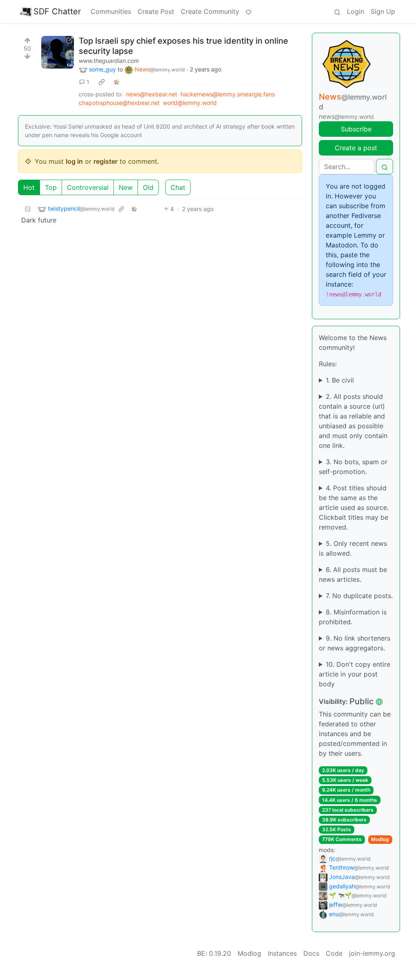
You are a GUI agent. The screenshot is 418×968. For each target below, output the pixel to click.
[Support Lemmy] (248, 11)
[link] (101, 82)
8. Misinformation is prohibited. (353, 617)
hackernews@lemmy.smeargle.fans (227, 94)
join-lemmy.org (372, 953)
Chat (178, 187)
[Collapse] (27, 209)
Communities (111, 11)
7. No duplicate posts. (359, 596)
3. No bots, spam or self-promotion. (353, 467)
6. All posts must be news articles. (353, 574)
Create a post (356, 148)
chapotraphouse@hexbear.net (119, 102)
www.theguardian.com (109, 60)
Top (51, 187)
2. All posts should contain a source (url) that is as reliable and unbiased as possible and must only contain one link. (353, 421)
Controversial (88, 187)
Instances (282, 953)
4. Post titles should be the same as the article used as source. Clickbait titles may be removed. (354, 507)
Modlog (380, 839)
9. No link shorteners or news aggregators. (354, 643)
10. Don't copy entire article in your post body (354, 674)
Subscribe (356, 129)
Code (334, 953)
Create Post (156, 11)
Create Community (210, 11)
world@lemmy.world (190, 102)
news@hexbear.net (151, 94)
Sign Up (383, 11)
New (126, 187)
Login (355, 11)
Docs (311, 953)
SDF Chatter (57, 11)
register (105, 161)
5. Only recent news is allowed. (353, 548)
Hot (29, 187)
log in (74, 161)
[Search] (337, 11)
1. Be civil (340, 380)
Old (148, 187)
